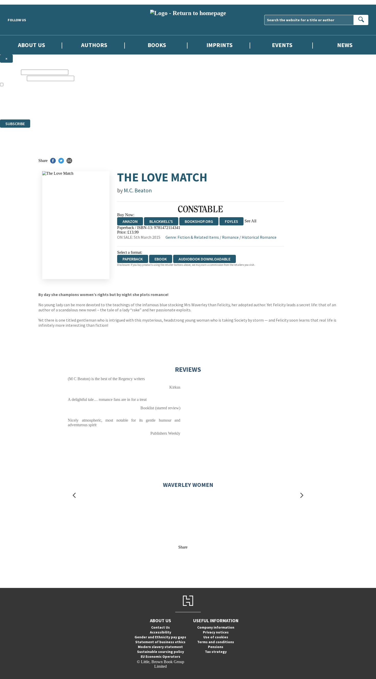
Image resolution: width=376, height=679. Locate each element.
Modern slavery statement (160, 646)
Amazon (130, 221)
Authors (94, 45)
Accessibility (160, 632)
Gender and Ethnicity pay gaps (160, 637)
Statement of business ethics (160, 642)
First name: (10, 72)
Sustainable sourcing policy (160, 651)
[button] (74, 495)
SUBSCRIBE (15, 123)
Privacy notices (216, 632)
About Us (31, 45)
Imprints (219, 45)
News (344, 45)
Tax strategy (216, 651)
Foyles (231, 221)
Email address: (13, 78)
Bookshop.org (199, 221)
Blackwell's (161, 221)
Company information (215, 627)
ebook (160, 258)
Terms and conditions (215, 642)
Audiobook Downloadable (204, 258)
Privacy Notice (101, 108)
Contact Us (160, 627)
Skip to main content (16, 2)
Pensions (215, 646)
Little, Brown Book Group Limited (63, 98)
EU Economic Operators (160, 656)
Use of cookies (215, 637)
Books (157, 45)
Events (282, 45)
